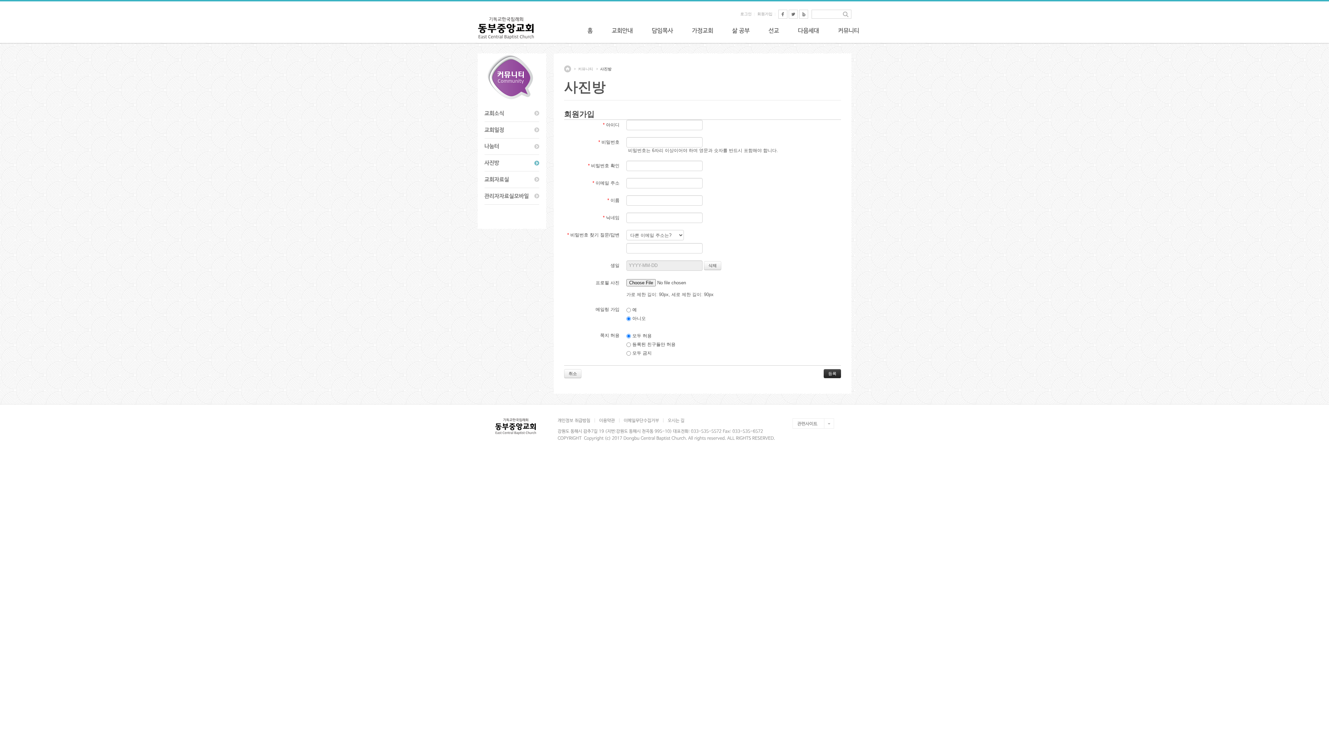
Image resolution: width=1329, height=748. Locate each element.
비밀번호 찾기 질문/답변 (593, 235)
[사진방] (512, 163)
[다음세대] (808, 30)
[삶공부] (741, 30)
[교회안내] (622, 30)
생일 (615, 265)
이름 (613, 200)
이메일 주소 (606, 183)
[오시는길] (676, 420)
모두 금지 (641, 353)
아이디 (611, 124)
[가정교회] (702, 30)
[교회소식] (512, 113)
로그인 (746, 14)
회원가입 (764, 14)
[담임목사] (662, 30)
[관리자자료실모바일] (512, 196)
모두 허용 (641, 335)
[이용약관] (607, 420)
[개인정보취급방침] (576, 420)
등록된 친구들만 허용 (653, 344)
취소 (573, 373)
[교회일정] (512, 130)
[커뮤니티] (848, 30)
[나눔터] (512, 147)
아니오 (638, 318)
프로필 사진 (608, 282)
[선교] (773, 30)
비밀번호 (609, 142)
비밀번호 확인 (604, 165)
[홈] (590, 30)
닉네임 (611, 217)
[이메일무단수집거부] (641, 420)
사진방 (606, 69)
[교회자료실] (512, 179)
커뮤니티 (585, 69)
